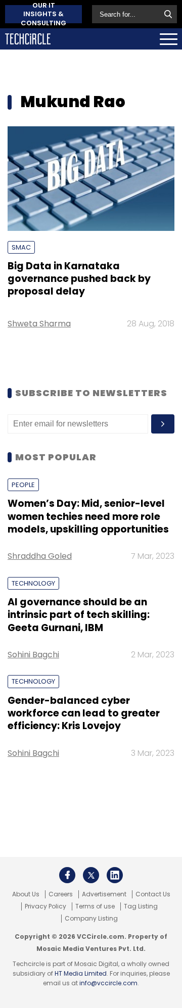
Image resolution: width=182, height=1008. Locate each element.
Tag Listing (141, 906)
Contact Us (152, 894)
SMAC (21, 247)
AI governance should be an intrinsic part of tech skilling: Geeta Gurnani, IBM (79, 615)
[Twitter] (91, 875)
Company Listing (91, 919)
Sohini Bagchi (33, 654)
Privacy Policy (45, 906)
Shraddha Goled (40, 556)
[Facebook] (67, 875)
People (23, 485)
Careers (61, 894)
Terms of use (95, 906)
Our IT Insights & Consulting (43, 14)
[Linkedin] (115, 875)
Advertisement (104, 894)
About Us (25, 894)
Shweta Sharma (39, 323)
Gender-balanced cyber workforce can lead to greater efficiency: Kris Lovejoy (84, 713)
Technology (33, 583)
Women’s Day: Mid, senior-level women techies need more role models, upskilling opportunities (88, 516)
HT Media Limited (81, 973)
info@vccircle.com (108, 983)
